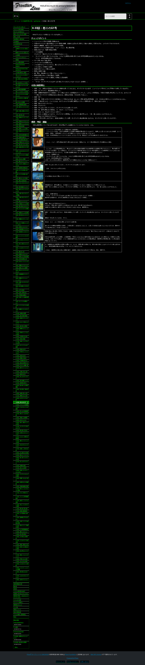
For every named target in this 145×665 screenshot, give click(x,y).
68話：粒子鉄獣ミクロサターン (22, 287)
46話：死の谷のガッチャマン (22, 215)
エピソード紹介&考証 (19, 29)
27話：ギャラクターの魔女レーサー (22, 155)
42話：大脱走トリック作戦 (22, 203)
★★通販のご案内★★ (19, 39)
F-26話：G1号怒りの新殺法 (22, 537)
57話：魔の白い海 (20, 251)
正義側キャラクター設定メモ (22, 49)
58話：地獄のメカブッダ (21, 254)
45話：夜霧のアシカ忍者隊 (22, 212)
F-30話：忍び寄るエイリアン (22, 551)
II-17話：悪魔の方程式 (21, 358)
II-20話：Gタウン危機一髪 (22, 365)
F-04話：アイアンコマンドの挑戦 (22, 475)
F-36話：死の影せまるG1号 (22, 572)
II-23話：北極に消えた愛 (21, 371)
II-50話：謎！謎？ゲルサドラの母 (22, 458)
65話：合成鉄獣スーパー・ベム (22, 275)
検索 (129, 16)
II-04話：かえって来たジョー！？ (22, 323)
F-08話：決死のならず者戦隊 (22, 483)
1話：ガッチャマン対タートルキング (22, 75)
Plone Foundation (70, 654)
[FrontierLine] (45, 6)
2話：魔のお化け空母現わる (22, 79)
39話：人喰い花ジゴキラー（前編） (22, 194)
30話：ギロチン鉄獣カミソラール (22, 164)
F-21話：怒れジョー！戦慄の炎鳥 (22, 526)
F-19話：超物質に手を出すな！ (22, 518)
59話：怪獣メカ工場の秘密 (22, 256)
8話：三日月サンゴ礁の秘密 (22, 98)
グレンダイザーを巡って (19, 26)
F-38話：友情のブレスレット (22, 580)
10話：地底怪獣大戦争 (21, 104)
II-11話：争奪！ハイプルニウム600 (22, 342)
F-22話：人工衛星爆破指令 (22, 529)
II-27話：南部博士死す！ (21, 383)
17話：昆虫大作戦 (20, 126)
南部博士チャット (18, 604)
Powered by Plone (72, 658)
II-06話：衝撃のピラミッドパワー (22, 329)
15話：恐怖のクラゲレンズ (22, 121)
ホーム (16, 16)
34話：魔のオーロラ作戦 (21, 178)
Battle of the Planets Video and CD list (22, 69)
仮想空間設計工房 (18, 583)
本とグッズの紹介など (19, 31)
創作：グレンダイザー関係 (20, 34)
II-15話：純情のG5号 (21, 355)
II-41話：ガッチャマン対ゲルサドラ (22, 427)
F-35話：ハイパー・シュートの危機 (22, 568)
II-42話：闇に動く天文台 (21, 430)
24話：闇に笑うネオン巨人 (22, 144)
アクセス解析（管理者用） (20, 614)
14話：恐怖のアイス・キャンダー (22, 118)
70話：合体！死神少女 (21, 292)
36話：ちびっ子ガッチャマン (22, 183)
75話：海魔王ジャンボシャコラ (22, 310)
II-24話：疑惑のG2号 (21, 374)
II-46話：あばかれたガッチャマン (22, 445)
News (15, 616)
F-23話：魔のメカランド (21, 531)
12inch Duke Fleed (19, 631)
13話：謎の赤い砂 (20, 114)
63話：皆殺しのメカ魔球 (21, 267)
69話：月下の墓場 (20, 290)
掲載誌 (17, 59)
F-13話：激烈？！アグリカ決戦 (22, 501)
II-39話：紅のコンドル (21, 420)
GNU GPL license (96, 654)
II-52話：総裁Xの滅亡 (21, 465)
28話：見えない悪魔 (20, 159)
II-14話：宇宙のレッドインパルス (22, 352)
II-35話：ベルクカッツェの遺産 (22, 408)
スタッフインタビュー (21, 57)
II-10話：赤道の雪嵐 (20, 338)
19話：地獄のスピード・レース (22, 131)
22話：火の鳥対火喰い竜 (21, 139)
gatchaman (37, 21)
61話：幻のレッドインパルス (22, 262)
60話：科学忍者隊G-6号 (21, 259)
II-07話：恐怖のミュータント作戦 (22, 333)
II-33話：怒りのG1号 (21, 402)
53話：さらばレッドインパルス (22, 240)
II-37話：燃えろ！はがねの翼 (22, 414)
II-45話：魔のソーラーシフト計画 (22, 441)
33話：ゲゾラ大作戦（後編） (21, 175)
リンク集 (16, 607)
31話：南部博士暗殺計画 (21, 167)
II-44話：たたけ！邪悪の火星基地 (22, 437)
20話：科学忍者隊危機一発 (22, 135)
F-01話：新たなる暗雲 (21, 467)
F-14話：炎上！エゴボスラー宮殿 (22, 505)
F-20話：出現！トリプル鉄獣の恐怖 (22, 522)
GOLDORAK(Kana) (19, 622)
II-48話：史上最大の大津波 (22, 452)
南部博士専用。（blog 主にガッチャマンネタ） (21, 596)
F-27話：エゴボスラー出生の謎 (22, 541)
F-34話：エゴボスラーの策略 (22, 564)
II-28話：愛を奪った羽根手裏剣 (22, 386)
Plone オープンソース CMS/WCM (38, 654)
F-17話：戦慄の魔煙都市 (21, 511)
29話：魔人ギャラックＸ (21, 161)
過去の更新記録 (17, 612)
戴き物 (15, 586)
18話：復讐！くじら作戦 (21, 128)
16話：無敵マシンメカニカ (22, 123)
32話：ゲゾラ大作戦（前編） (21, 171)
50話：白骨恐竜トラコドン (22, 229)
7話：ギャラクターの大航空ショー (22, 95)
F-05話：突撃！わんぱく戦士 (22, 479)
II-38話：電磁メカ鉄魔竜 (21, 417)
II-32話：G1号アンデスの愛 (22, 399)
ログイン (128, 3)
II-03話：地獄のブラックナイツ (22, 318)
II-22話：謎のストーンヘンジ (22, 368)
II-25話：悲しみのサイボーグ (22, 377)
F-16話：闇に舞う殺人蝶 (21, 508)
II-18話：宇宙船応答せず (21, 360)
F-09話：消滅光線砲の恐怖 (22, 486)
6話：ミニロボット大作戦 (22, 91)
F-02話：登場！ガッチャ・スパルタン (22, 471)
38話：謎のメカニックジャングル (22, 190)
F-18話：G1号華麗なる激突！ (22, 514)
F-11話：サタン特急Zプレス (22, 493)
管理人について (17, 609)
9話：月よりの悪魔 (20, 102)
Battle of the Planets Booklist (20, 65)
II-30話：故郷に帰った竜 (21, 393)
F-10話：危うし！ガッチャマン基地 (22, 489)
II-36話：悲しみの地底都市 (22, 411)
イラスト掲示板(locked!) (19, 591)
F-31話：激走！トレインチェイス (22, 555)
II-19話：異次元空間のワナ (22, 363)
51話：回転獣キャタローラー (22, 232)
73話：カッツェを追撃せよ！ (21, 302)
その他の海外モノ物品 (21, 72)
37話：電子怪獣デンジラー (22, 187)
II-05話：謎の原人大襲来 (21, 326)
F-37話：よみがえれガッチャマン (22, 576)
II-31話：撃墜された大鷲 (21, 395)
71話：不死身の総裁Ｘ (21, 295)
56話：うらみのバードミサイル (22, 248)
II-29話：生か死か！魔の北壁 (22, 390)
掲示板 (15, 588)
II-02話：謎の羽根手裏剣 (21, 315)
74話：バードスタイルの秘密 (22, 306)
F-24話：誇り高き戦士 (21, 534)
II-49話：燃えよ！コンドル (22, 455)
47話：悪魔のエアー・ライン (22, 219)
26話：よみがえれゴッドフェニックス (22, 151)
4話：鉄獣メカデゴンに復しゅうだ (22, 86)
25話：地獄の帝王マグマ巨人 (22, 147)
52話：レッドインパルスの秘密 (22, 236)
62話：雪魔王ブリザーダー (22, 265)
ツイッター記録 (17, 600)
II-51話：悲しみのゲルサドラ (22, 462)
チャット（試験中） (18, 602)
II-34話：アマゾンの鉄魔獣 (22, 404)
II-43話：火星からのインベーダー (22, 433)
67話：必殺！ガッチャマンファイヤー (22, 283)
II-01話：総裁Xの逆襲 (21, 313)
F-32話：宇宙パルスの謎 (21, 559)
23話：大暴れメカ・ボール (22, 142)
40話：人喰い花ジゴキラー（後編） (22, 198)
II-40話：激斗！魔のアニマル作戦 (22, 423)
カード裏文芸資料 (20, 62)
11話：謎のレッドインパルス (22, 107)
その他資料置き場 (26, 21)
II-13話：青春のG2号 (21, 349)
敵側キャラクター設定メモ (22, 52)
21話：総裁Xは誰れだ (21, 137)
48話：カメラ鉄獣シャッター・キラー (22, 223)
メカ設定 (18, 55)
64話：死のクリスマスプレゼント (22, 271)
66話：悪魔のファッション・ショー (21, 279)
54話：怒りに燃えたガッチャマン (22, 244)
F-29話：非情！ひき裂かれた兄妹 (22, 547)
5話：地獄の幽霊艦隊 (21, 89)
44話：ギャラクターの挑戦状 (22, 209)
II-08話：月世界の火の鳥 (21, 336)
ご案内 (16, 627)
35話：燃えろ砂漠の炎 (21, 180)
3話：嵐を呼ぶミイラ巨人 (22, 83)
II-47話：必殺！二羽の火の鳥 (22, 449)
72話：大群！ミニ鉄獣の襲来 (22, 298)
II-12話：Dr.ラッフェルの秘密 (22, 346)
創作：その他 (17, 36)
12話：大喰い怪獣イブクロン (22, 111)
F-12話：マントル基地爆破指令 (22, 497)
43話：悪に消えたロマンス (22, 206)
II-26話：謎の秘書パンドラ (22, 380)
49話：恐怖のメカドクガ (21, 227)
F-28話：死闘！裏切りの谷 (22, 544)
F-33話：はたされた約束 (21, 561)
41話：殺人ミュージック (21, 201)
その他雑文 (16, 41)
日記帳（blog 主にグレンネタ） (21, 593)
